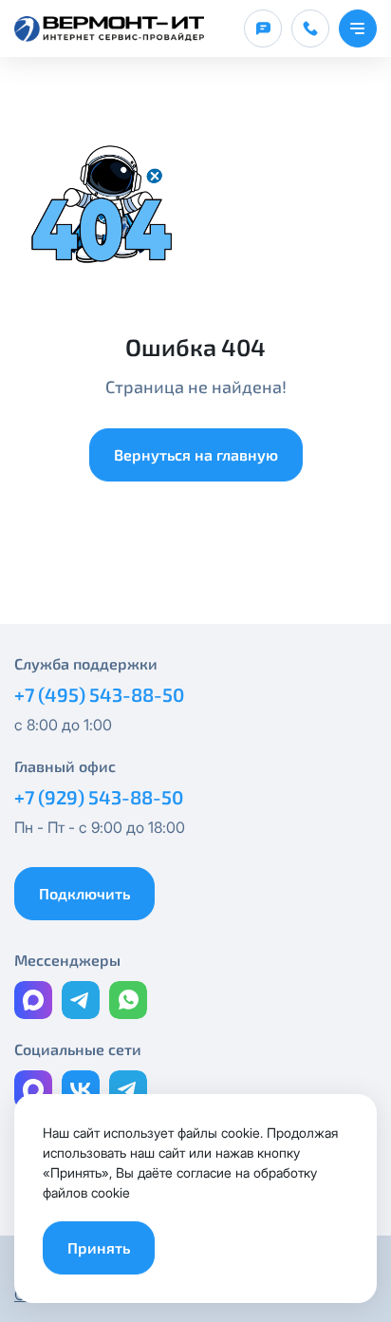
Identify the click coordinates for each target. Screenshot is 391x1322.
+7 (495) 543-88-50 (99, 694)
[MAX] (33, 1000)
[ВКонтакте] (81, 1089)
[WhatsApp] (128, 1000)
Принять (98, 1247)
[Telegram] (81, 1000)
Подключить (84, 893)
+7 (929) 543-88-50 (98, 796)
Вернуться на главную (196, 454)
